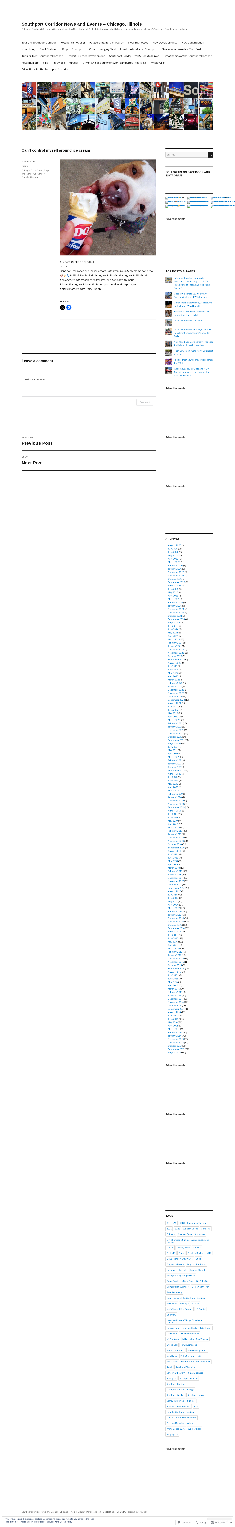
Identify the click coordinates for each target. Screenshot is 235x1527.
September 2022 (176, 700)
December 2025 (176, 572)
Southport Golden (175, 1395)
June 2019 (173, 817)
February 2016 (175, 951)
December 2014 (176, 999)
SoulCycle (171, 1378)
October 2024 (175, 616)
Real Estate (172, 1361)
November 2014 (176, 1002)
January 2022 (175, 726)
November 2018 (176, 841)
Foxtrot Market (197, 1270)
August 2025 (174, 585)
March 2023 (174, 679)
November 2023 (176, 653)
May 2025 (173, 592)
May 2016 (173, 941)
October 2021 (175, 737)
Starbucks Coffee (175, 1401)
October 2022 (175, 696)
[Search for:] (186, 154)
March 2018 (174, 868)
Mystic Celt (172, 1345)
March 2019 (174, 827)
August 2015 (174, 972)
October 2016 (175, 925)
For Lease (171, 1270)
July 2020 (173, 777)
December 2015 (176, 958)
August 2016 (174, 931)
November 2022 (176, 693)
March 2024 (174, 639)
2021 (169, 1228)
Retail (169, 1367)
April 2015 (173, 985)
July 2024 (172, 626)
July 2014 (172, 1015)
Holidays (184, 1303)
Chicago (26, 170)
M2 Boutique (173, 1339)
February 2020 (175, 794)
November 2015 (176, 962)
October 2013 (175, 1046)
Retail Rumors (30, 62)
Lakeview (171, 1314)
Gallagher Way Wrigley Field (181, 1275)
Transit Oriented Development (86, 56)
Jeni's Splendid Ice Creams (179, 1309)
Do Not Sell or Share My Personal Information (125, 1512)
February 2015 (175, 992)
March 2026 (174, 562)
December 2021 (176, 730)
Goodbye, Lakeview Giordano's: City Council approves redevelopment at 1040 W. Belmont (192, 372)
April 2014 (173, 1025)
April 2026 (173, 558)
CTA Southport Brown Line (180, 1258)
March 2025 (174, 599)
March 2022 (174, 720)
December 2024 (176, 609)
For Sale (183, 1270)
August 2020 (174, 773)
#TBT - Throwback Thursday (194, 1223)
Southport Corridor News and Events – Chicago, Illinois (82, 24)
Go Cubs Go (202, 1281)
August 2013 (174, 1052)
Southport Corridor (176, 1384)
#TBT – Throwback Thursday (60, 62)
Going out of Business (178, 1286)
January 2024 (175, 646)
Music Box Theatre (199, 1339)
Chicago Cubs (185, 1234)
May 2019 (173, 820)
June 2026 (173, 552)
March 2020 (174, 790)
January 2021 (174, 763)
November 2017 (176, 881)
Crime (181, 1253)
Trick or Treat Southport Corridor (42, 56)
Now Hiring (28, 49)
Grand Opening (174, 1292)
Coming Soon (183, 1247)
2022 (177, 1228)
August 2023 (174, 663)
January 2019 (174, 834)
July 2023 (172, 666)
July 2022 (172, 706)
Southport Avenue (189, 1378)
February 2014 (175, 1032)
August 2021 (174, 743)
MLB (184, 1339)
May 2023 (173, 673)
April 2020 (173, 787)
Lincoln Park (173, 1328)
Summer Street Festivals (179, 1406)
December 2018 (176, 837)
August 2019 (174, 810)
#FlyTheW (171, 1223)
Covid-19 (171, 1253)
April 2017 (173, 904)
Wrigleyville (157, 62)
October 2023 (175, 656)
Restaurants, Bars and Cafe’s (106, 42)
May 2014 (173, 1022)
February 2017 (175, 911)
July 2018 (172, 854)
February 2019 (175, 831)
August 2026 (174, 545)
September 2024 (176, 619)
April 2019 (173, 824)
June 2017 (173, 898)
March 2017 (174, 908)
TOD (196, 1406)
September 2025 (176, 582)
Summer (191, 1401)
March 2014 (174, 1029)
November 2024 (176, 612)
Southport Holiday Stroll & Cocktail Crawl (134, 56)
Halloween (172, 1303)
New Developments (165, 42)
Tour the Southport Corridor (39, 42)
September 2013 (176, 1049)
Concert (197, 1247)
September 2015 (176, 968)
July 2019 (172, 814)
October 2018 (175, 844)
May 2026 (173, 555)
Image (25, 166)
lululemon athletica (189, 1333)
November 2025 (176, 575)
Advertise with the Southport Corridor (45, 69)
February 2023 (175, 683)
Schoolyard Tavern (176, 1373)
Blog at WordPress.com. (90, 1512)
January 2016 (174, 955)
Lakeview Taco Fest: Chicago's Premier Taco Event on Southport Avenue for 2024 (193, 333)
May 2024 (173, 632)
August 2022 (174, 703)
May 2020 (173, 784)
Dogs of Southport (73, 49)
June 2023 (173, 669)
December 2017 (176, 878)
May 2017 (173, 901)
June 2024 (173, 629)
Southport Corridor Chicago (180, 1389)
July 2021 (172, 747)
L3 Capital (201, 1309)
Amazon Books (190, 1228)
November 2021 (176, 733)
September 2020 (176, 770)
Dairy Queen (37, 170)
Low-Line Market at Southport (139, 49)
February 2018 (175, 871)
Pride (199, 1356)
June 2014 (173, 1019)
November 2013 (176, 1042)
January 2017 (174, 915)
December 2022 (176, 689)
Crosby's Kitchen (196, 1253)
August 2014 (174, 1012)
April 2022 (173, 716)
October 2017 (175, 884)
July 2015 (172, 975)
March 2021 (174, 757)
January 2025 (175, 605)
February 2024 (175, 642)
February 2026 (175, 565)
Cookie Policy (66, 1522)
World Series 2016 (176, 1429)
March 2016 (174, 948)
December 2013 (176, 1039)
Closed (170, 1247)
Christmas (200, 1234)
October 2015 (175, 965)
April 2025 (173, 595)
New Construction (192, 42)
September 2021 (176, 740)
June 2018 (173, 857)
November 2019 (176, 804)
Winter (190, 1423)
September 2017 (176, 888)
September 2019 (176, 807)
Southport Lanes (196, 1395)
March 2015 (174, 988)
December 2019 (176, 800)
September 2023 (176, 659)
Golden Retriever (200, 1286)
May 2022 (173, 713)
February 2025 (175, 602)
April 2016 (173, 945)
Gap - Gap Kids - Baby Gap (180, 1281)
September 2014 (176, 1009)
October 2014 (175, 1005)
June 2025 (173, 589)
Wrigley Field (108, 49)
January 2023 (175, 686)
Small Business (49, 49)
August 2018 (174, 851)
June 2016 (173, 938)
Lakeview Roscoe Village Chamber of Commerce (185, 1321)
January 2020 (175, 797)
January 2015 (174, 995)
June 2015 (173, 978)
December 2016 (176, 918)
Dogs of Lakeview (175, 1264)
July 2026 (173, 548)
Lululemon (172, 1333)
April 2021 (173, 753)
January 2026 (175, 569)
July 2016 (172, 935)
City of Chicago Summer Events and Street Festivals (114, 62)
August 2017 (174, 891)
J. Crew (195, 1303)
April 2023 (173, 676)
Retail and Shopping (73, 42)
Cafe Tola (206, 1228)
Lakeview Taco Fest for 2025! (188, 320)
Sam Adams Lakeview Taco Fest (181, 49)
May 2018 (173, 861)
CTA (209, 1253)
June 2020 (173, 780)
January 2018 (174, 874)
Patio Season (187, 1356)
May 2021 (173, 750)
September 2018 (176, 847)
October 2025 (175, 579)
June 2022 (173, 710)
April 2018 (173, 864)
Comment (145, 402)
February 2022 (175, 723)
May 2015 (173, 982)
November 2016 (176, 921)
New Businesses (138, 42)
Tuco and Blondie (175, 1423)
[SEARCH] (210, 155)
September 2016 (176, 928)
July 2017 (172, 894)
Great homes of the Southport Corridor (188, 56)
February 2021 (175, 760)
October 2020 (175, 767)
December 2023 (176, 649)
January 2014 (174, 1035)
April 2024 (173, 636)
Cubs (92, 49)
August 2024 (174, 622)
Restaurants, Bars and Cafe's (195, 1361)
